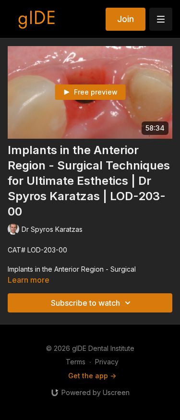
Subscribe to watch (85, 303)
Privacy (107, 362)
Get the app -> (92, 376)
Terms (75, 362)
